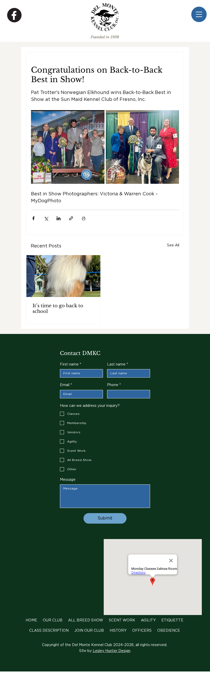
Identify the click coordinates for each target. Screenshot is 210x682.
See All (173, 245)
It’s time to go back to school (58, 308)
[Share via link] (71, 218)
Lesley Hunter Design (111, 651)
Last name (117, 364)
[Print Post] (83, 218)
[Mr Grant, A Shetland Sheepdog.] (63, 276)
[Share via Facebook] (33, 218)
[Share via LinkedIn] (58, 218)
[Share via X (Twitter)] (46, 218)
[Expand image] (67, 147)
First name (70, 364)
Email (66, 385)
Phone (114, 385)
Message (68, 480)
